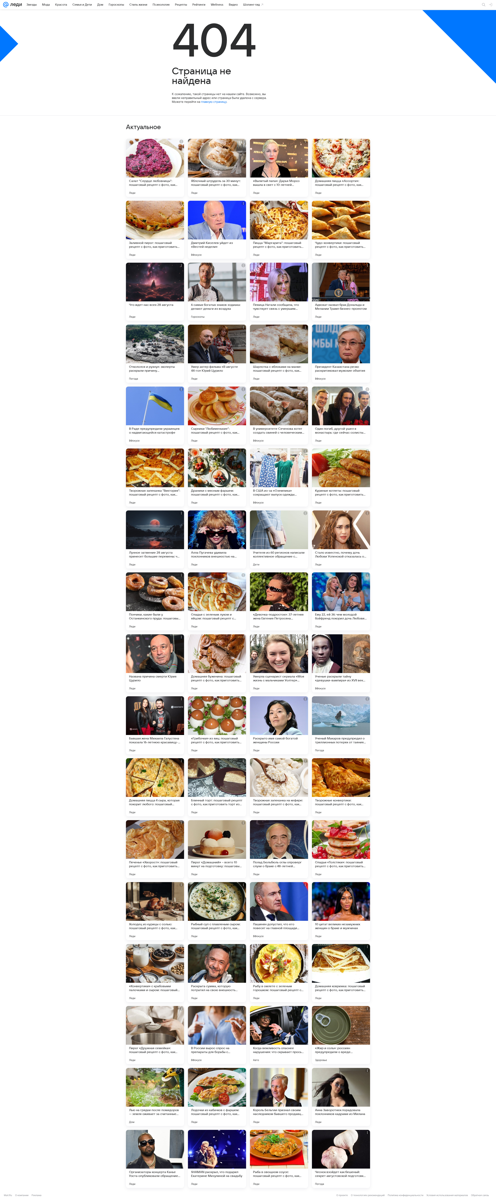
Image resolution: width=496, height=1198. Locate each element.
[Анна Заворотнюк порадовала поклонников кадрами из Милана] (341, 1097)
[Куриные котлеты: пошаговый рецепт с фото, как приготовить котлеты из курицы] (341, 477)
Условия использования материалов (447, 1195)
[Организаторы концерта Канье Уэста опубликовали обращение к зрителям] (155, 1159)
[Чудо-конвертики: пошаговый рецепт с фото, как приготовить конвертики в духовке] (341, 230)
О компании (21, 1195)
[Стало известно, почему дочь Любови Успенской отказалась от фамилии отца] (341, 539)
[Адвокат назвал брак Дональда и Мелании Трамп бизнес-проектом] (341, 292)
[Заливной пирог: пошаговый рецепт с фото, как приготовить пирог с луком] (155, 230)
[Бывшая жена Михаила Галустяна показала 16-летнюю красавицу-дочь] (155, 725)
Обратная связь (480, 1195)
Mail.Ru (8, 1195)
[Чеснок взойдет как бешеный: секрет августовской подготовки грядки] (341, 1159)
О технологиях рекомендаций (368, 1195)
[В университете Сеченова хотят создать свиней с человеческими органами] (279, 416)
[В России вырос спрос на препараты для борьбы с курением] (217, 1035)
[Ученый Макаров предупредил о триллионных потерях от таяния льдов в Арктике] (341, 725)
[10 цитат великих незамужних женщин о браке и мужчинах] (341, 911)
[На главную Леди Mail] (15, 4)
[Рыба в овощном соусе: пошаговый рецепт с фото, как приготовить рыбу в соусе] (279, 1159)
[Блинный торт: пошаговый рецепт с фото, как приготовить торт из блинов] (217, 787)
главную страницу (213, 102)
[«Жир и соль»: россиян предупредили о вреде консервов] (341, 1035)
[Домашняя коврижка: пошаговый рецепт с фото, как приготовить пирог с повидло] (341, 973)
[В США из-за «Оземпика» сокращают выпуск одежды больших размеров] (279, 477)
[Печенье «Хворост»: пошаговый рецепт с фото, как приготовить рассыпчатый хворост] (155, 849)
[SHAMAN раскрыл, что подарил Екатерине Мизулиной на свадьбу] (217, 1159)
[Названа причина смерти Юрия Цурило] (155, 663)
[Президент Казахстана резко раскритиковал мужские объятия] (341, 354)
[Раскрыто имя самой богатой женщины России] (279, 725)
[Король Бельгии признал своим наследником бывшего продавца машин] (279, 1097)
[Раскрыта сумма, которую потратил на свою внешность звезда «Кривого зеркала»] (217, 973)
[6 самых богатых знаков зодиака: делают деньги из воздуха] (217, 292)
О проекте (342, 1195)
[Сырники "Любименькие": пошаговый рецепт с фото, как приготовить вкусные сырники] (217, 416)
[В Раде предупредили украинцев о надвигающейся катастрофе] (155, 416)
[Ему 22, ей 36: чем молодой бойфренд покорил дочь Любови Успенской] (341, 601)
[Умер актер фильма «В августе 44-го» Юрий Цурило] (217, 354)
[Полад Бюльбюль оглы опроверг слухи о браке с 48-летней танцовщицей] (279, 849)
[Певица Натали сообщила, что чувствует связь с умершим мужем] (279, 292)
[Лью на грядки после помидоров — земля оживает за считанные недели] (155, 1097)
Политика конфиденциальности (405, 1195)
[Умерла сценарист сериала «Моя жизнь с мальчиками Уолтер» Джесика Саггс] (279, 663)
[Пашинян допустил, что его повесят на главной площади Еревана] (279, 911)
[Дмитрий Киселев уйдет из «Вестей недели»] (217, 230)
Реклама (36, 1195)
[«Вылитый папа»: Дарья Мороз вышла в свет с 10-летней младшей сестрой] (279, 168)
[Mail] (6, 4)
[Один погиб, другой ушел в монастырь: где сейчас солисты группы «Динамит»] (341, 416)
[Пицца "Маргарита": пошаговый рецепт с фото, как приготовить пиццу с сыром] (279, 230)
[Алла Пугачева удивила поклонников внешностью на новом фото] (217, 539)
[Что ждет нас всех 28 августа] (155, 292)
